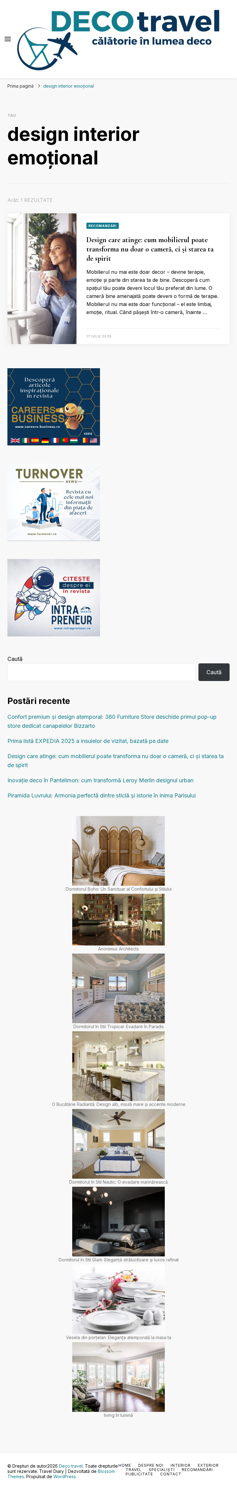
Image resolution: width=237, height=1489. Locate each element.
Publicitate (139, 1474)
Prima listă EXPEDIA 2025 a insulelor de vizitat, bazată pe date (87, 741)
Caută (15, 659)
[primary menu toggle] (8, 39)
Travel (134, 1469)
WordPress (64, 1476)
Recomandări (103, 226)
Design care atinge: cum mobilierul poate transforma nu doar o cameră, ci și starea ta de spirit (150, 249)
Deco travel (71, 1466)
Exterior (208, 1465)
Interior (181, 1465)
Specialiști (162, 1469)
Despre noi (151, 1465)
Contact (170, 1474)
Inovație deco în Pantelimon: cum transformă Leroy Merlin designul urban (100, 780)
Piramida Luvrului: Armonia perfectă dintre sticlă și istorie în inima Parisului (101, 795)
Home (124, 1465)
